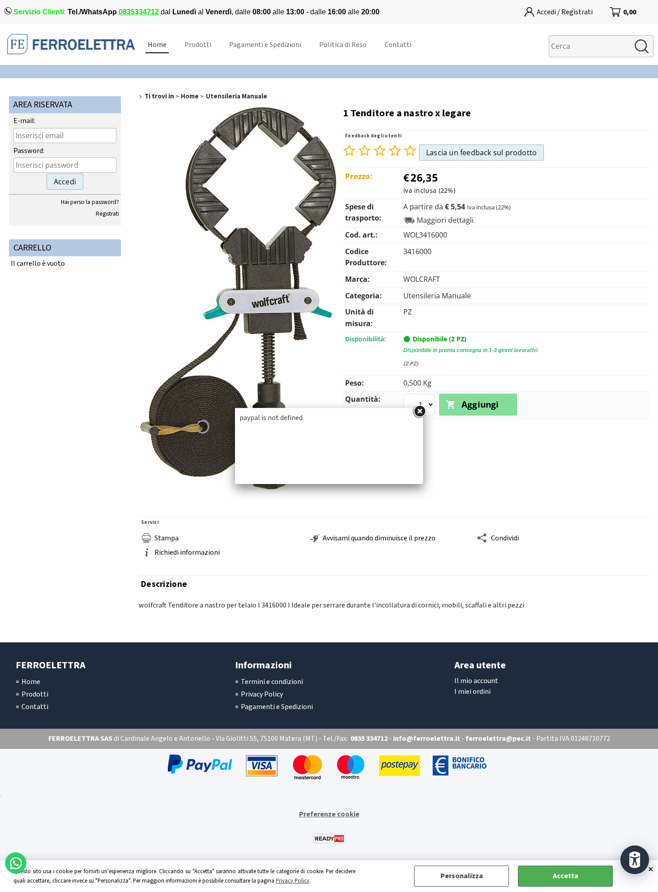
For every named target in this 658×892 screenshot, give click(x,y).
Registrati (107, 213)
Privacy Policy (292, 881)
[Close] (419, 412)
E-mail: (24, 121)
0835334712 (139, 12)
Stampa (166, 538)
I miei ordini (472, 692)
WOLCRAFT (421, 279)
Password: (28, 151)
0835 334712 (369, 738)
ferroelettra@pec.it (498, 738)
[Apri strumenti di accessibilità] (634, 859)
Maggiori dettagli (445, 220)
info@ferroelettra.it (426, 738)
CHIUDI (651, 869)
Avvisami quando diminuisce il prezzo (379, 538)
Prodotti (197, 45)
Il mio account (476, 681)
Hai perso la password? (90, 202)
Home (157, 45)
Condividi (505, 538)
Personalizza (461, 876)
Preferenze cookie (329, 814)
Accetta (565, 876)
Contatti (398, 45)
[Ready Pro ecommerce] (329, 838)
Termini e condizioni (272, 682)
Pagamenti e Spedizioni (265, 45)
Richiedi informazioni (187, 552)
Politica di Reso (343, 45)
